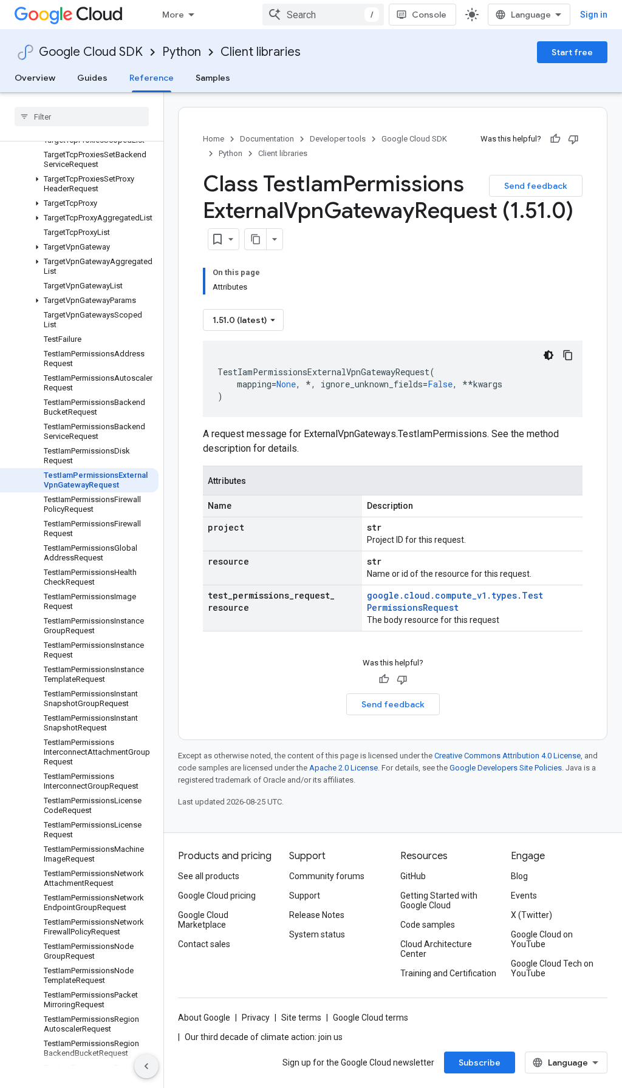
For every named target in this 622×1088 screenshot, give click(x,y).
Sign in (593, 14)
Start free (572, 52)
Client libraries (260, 51)
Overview (35, 77)
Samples (213, 77)
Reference (151, 77)
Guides (92, 77)
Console (429, 14)
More (173, 14)
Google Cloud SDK (91, 51)
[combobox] (323, 14)
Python (181, 51)
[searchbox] (82, 116)
